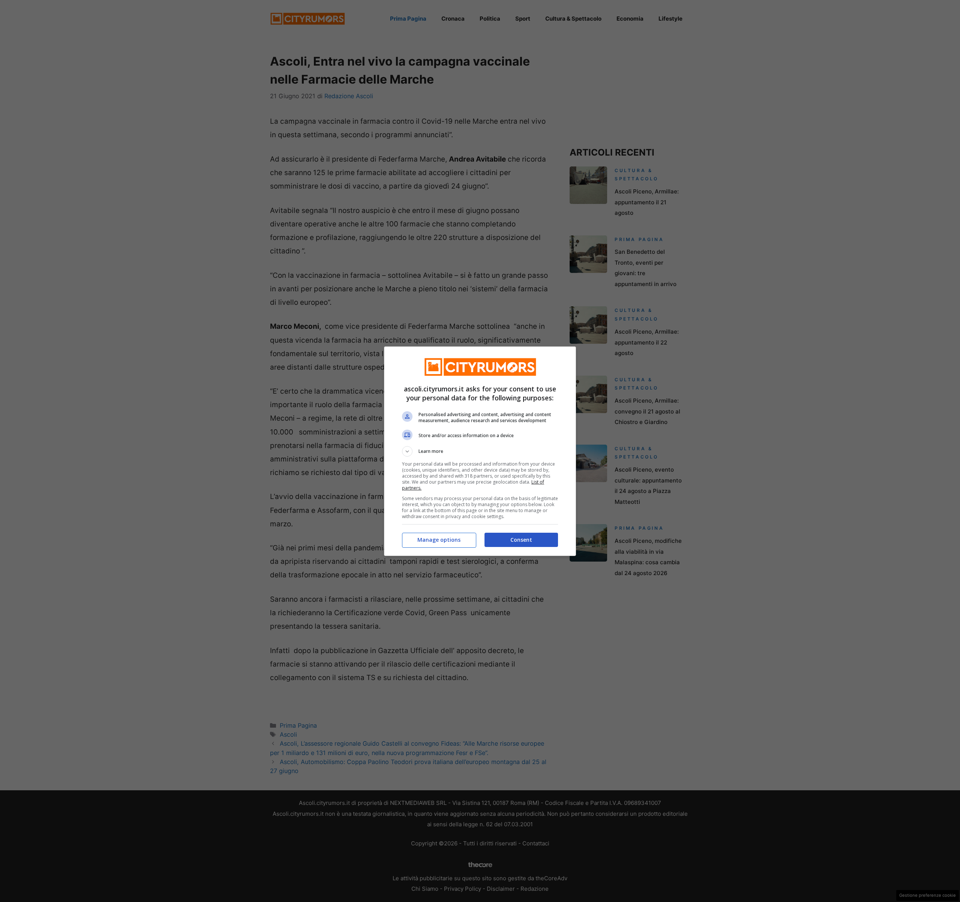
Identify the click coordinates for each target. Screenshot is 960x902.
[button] (480, 451)
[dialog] (480, 451)
